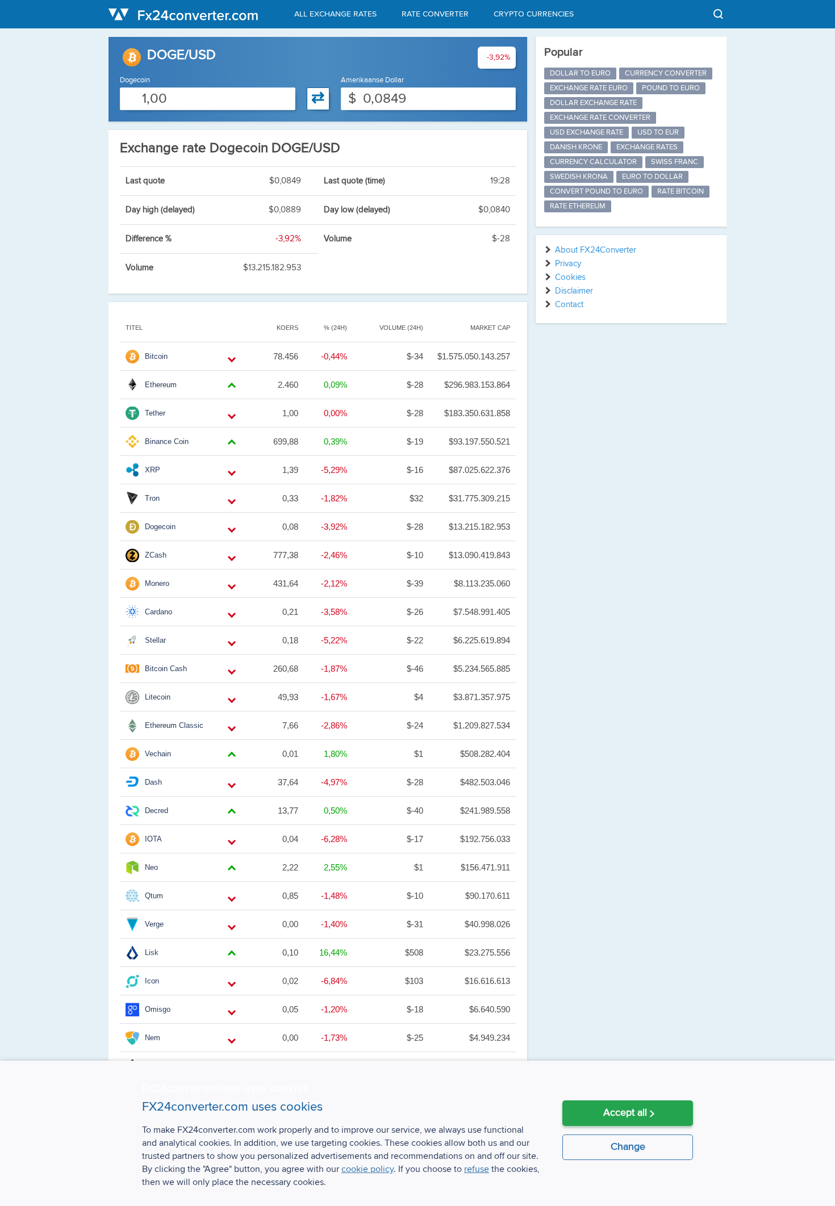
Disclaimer (574, 291)
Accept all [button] (625, 1113)
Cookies (570, 277)
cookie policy (367, 1169)
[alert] (417, 1133)
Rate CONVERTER (435, 14)
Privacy (568, 263)
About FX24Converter (595, 250)
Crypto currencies (534, 14)
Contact (569, 304)
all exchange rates (335, 14)
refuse (476, 1169)
